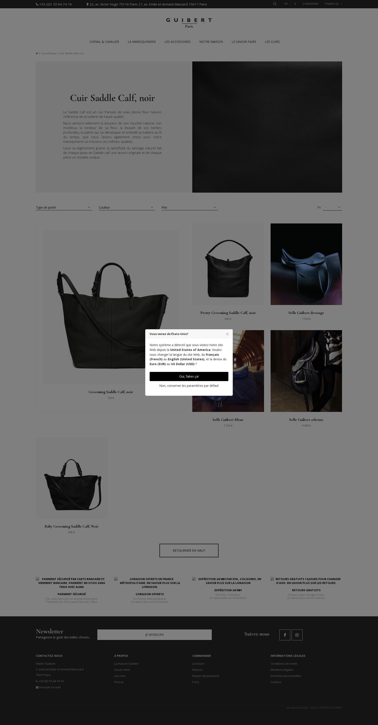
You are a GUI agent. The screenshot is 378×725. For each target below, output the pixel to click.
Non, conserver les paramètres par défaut (189, 385)
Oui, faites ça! (189, 376)
